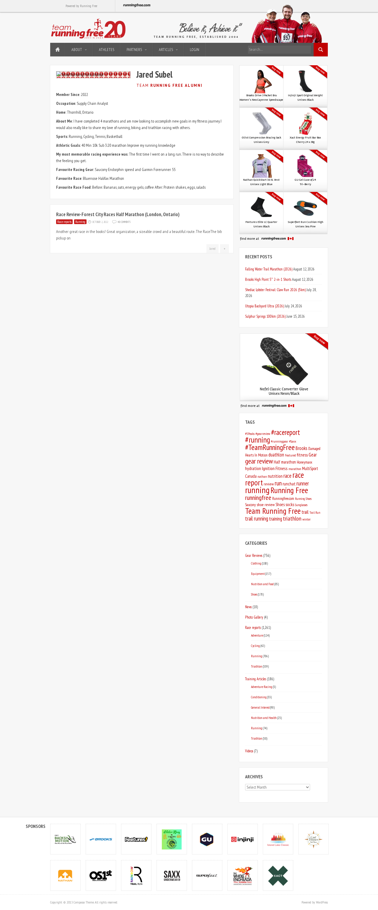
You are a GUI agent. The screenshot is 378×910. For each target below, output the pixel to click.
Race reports (64, 222)
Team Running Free (273, 510)
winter (306, 519)
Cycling (255, 645)
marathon (295, 469)
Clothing (256, 563)
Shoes (280, 504)
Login (194, 49)
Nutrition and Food (262, 584)
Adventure (257, 635)
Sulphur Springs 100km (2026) (265, 316)
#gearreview (262, 433)
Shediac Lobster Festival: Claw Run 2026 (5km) (275, 289)
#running (257, 440)
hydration (253, 468)
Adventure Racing (261, 686)
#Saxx (292, 441)
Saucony (250, 504)
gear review (259, 461)
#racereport (285, 432)
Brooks (301, 448)
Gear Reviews (253, 555)
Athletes (106, 49)
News (248, 606)
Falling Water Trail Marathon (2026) (268, 269)
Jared (212, 249)
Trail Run (314, 513)
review (269, 484)
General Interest (260, 707)
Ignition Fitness (275, 468)
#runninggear (279, 441)
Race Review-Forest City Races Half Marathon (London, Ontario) (118, 214)
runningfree (258, 497)
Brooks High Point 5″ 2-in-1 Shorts (268, 279)
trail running (256, 518)
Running (80, 222)
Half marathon (285, 462)
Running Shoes (303, 499)
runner (302, 483)
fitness (302, 455)
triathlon (292, 518)
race (287, 475)
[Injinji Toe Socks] (242, 839)
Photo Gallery (254, 617)
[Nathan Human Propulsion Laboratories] (65, 875)
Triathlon (256, 666)
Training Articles (255, 678)
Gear (313, 454)
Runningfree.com (283, 498)
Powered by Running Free (81, 6)
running (257, 489)
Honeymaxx (304, 462)
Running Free (289, 490)
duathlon (276, 454)
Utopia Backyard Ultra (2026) (264, 306)
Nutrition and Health (264, 717)
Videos (249, 750)
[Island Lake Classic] (278, 839)
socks (290, 504)
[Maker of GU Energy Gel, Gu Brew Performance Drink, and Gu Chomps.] (207, 839)
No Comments (124, 221)
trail (305, 512)
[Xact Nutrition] (278, 875)
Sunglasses (301, 505)
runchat (289, 484)
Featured (290, 455)
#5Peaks (250, 433)
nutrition (275, 476)
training (275, 519)
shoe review (266, 504)
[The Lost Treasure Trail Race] (314, 839)
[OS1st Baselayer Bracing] (101, 875)
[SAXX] (171, 875)
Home (57, 49)
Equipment (258, 573)
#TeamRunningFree (270, 447)
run (278, 483)
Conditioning (259, 697)
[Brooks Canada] (101, 839)
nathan (262, 476)
